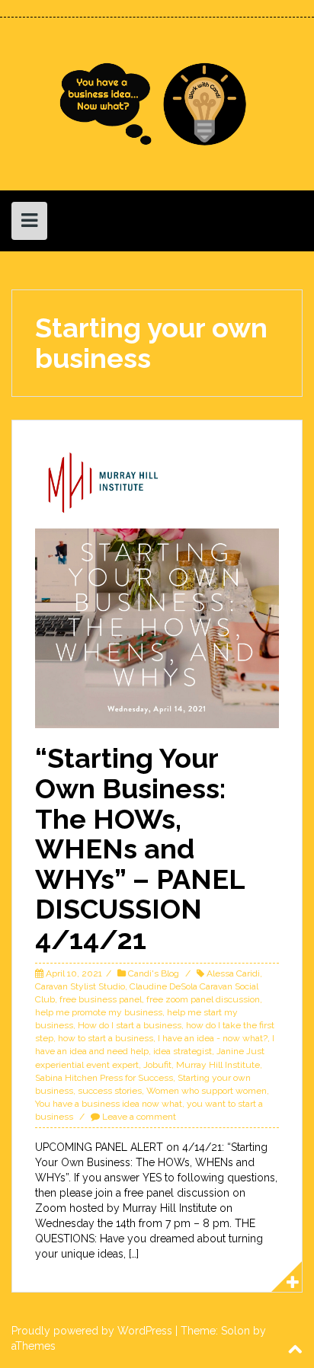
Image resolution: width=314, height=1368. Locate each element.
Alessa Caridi (233, 973)
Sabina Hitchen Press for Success (104, 1077)
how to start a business (105, 1038)
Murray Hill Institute (218, 1065)
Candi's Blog (153, 973)
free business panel (100, 999)
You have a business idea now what (108, 1103)
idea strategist (182, 1051)
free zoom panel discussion (203, 999)
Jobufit (157, 1065)
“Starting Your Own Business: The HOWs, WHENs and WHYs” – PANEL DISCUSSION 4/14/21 (140, 848)
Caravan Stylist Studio (80, 986)
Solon (235, 1331)
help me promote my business (98, 1012)
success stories (110, 1090)
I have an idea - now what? (213, 1038)
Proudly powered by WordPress (91, 1331)
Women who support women (206, 1090)
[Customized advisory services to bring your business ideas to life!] (157, 103)
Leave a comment (139, 1116)
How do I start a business (129, 1025)
